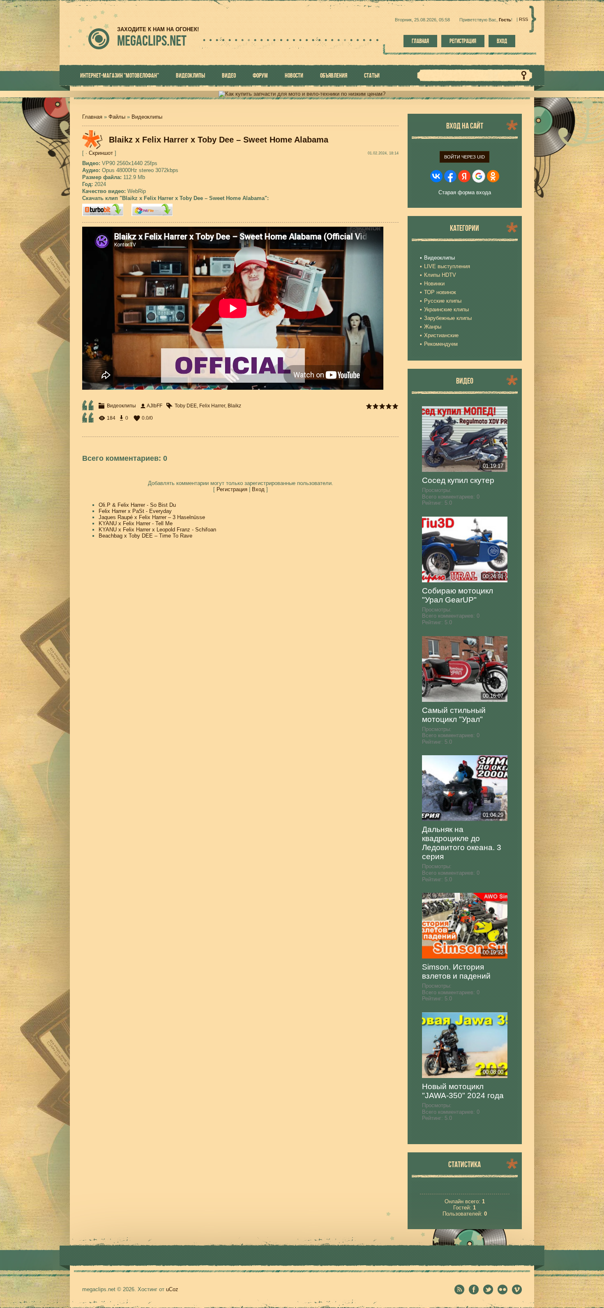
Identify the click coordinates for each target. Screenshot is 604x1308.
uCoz (172, 1289)
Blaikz (234, 406)
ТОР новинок (440, 292)
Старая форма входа (464, 192)
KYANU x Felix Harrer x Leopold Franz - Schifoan (157, 529)
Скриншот (101, 153)
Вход (502, 41)
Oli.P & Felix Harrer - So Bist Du (137, 505)
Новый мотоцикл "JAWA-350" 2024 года (463, 1091)
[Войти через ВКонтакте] (436, 176)
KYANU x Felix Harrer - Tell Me (136, 523)
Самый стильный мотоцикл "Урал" (454, 715)
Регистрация (463, 41)
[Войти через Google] (478, 176)
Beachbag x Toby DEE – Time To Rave (145, 536)
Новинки (434, 283)
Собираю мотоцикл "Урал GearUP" (457, 595)
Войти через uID (464, 156)
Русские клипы (442, 301)
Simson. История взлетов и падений (456, 971)
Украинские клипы (446, 309)
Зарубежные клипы (448, 318)
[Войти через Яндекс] (464, 176)
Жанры (432, 327)
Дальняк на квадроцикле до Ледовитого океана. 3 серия (461, 843)
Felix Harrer (212, 406)
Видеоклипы (146, 117)
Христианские (441, 335)
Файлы (116, 117)
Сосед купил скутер (458, 480)
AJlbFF (154, 406)
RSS (523, 19)
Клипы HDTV (440, 275)
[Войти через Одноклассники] (493, 176)
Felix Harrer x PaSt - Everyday (135, 511)
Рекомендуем (441, 344)
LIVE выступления (447, 266)
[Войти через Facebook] (450, 176)
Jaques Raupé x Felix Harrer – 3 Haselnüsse (152, 517)
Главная (420, 41)
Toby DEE (186, 406)
